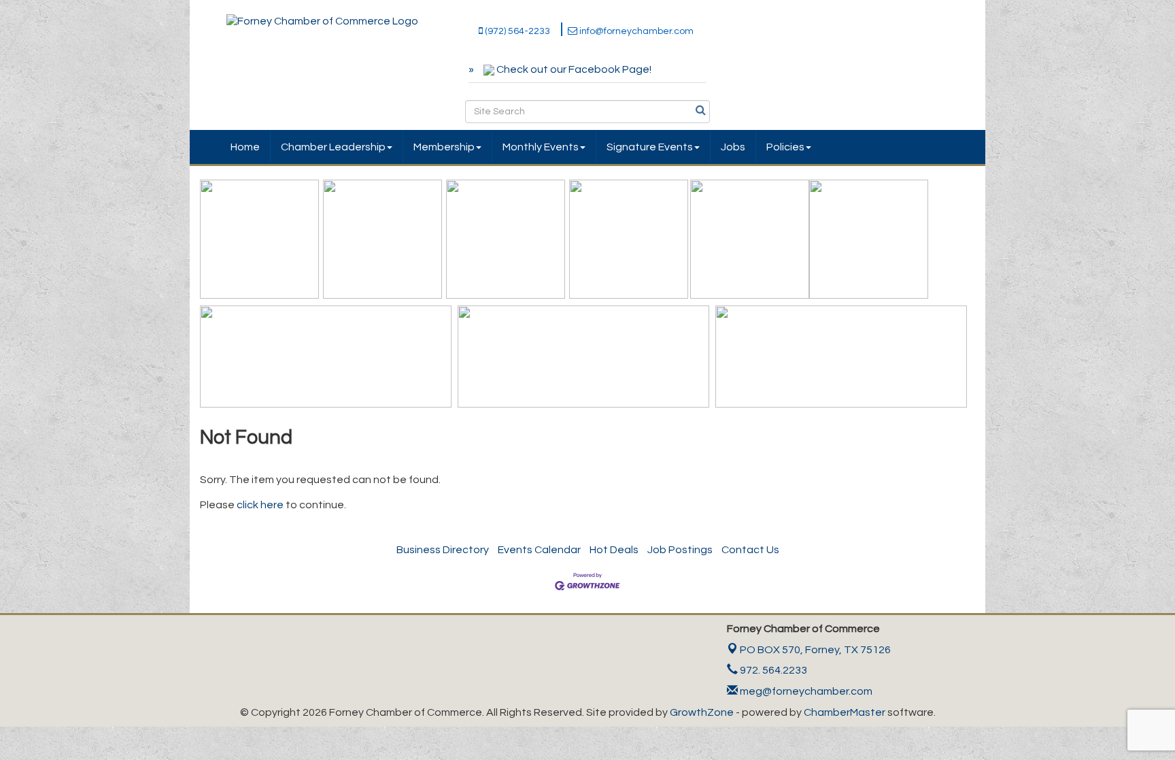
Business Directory (442, 549)
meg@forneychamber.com (805, 691)
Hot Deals (614, 549)
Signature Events (650, 147)
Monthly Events (541, 147)
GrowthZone (702, 712)
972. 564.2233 (772, 670)
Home (245, 147)
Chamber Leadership (333, 147)
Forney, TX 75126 (815, 649)
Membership (444, 147)
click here (260, 504)
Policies (785, 147)
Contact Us (750, 549)
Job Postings (680, 549)
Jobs (733, 147)
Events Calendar (539, 549)
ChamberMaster (844, 712)
